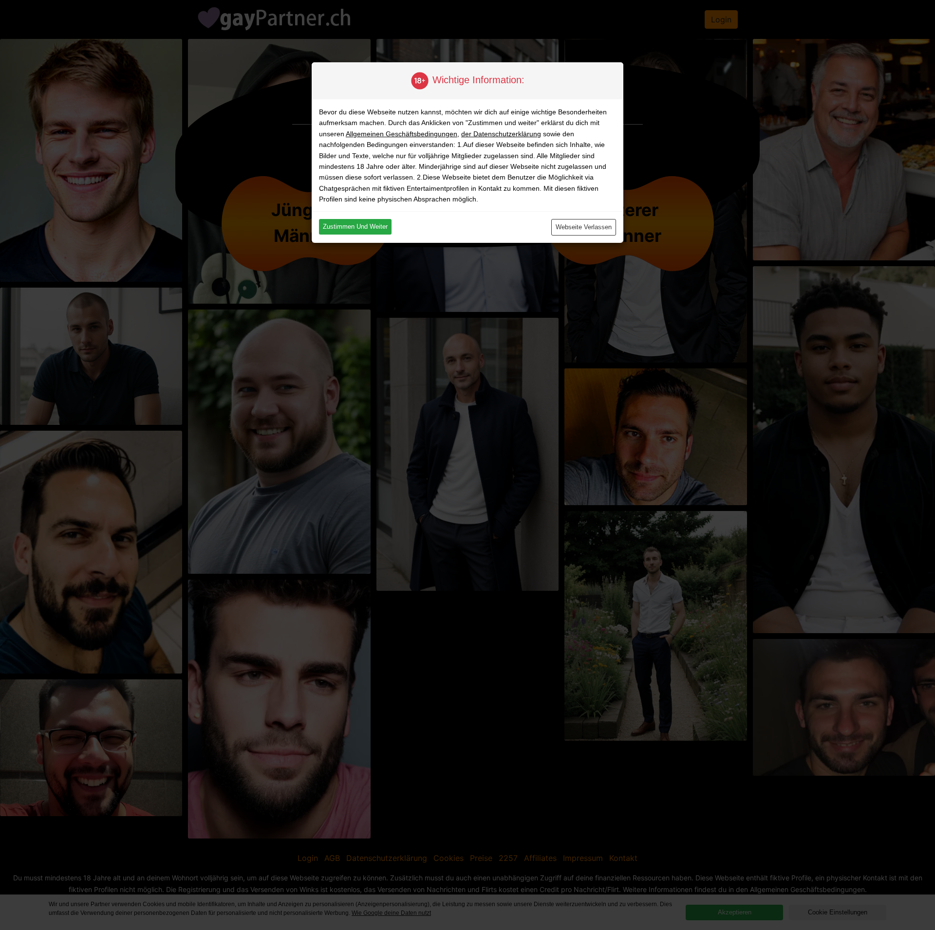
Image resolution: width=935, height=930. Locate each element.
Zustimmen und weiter (355, 226)
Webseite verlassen (584, 227)
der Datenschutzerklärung (501, 134)
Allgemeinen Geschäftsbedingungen (401, 134)
